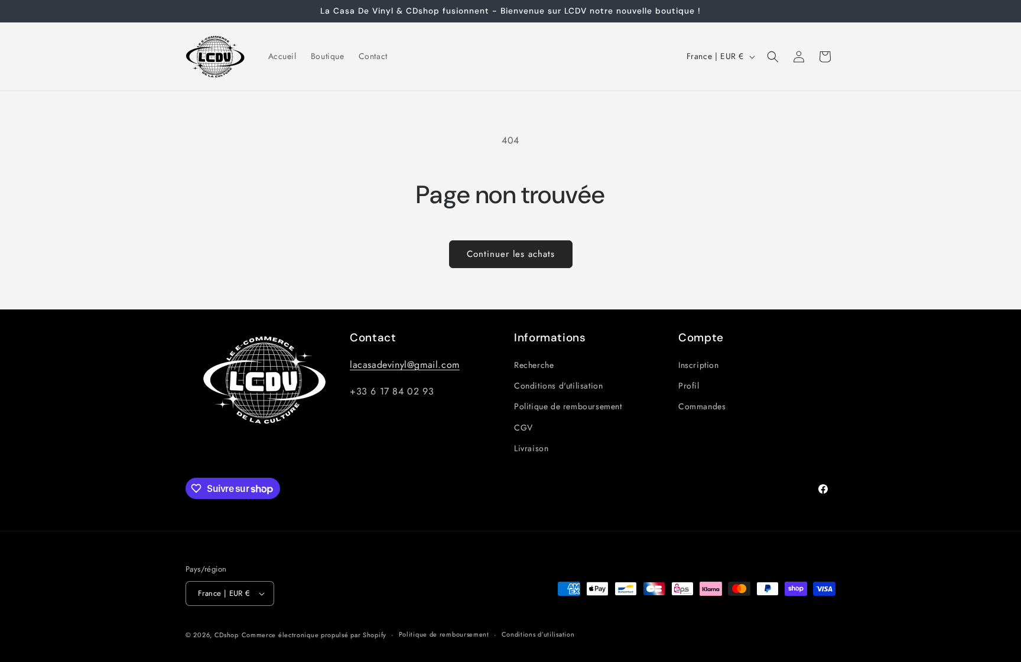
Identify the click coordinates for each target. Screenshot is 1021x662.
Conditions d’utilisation (538, 634)
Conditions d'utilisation (558, 386)
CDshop (226, 635)
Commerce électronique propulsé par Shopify (314, 635)
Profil (689, 386)
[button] (773, 57)
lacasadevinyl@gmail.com (405, 364)
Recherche (534, 365)
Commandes (702, 407)
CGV (523, 427)
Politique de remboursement (568, 407)
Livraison (531, 448)
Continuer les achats (511, 253)
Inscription (698, 365)
